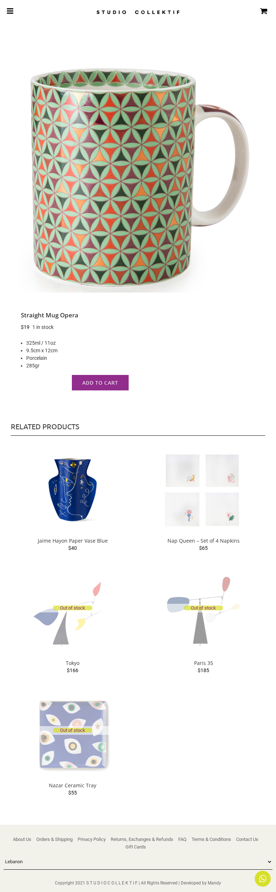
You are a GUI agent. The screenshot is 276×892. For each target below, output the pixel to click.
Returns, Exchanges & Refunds (142, 839)
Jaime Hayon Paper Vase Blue (73, 540)
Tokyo (72, 663)
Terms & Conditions (211, 839)
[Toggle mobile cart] (263, 11)
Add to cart (100, 382)
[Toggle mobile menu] (10, 11)
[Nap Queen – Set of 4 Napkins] (203, 490)
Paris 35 (203, 663)
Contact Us (247, 839)
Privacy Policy (92, 839)
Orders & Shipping (54, 839)
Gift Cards (135, 847)
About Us (22, 839)
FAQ (182, 839)
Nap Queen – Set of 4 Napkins (203, 540)
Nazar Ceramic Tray (72, 785)
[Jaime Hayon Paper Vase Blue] (72, 490)
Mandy (214, 883)
